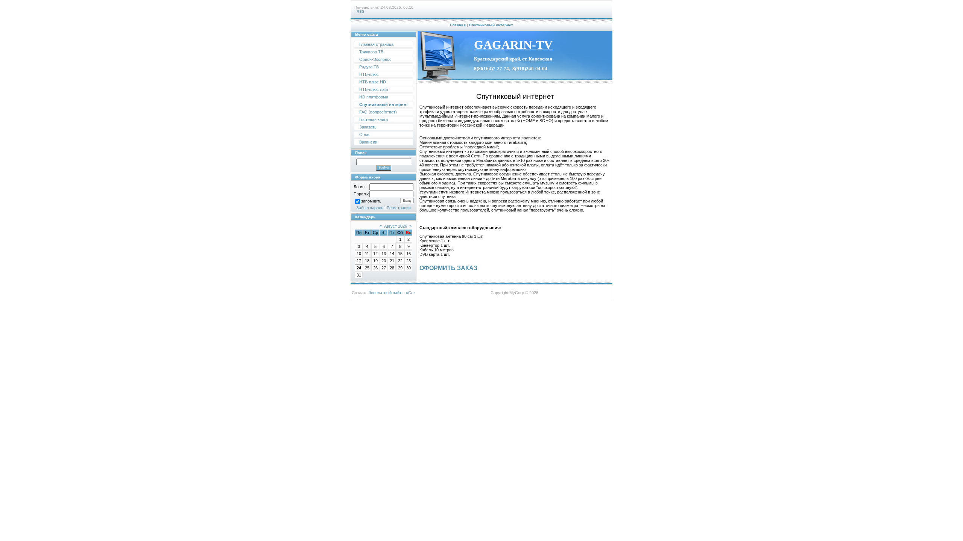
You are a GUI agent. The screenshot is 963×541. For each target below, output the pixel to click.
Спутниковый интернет (491, 25)
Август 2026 (395, 226)
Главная (458, 25)
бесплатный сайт (385, 292)
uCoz (411, 292)
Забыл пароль (369, 208)
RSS (361, 11)
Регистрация (399, 208)
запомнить (371, 201)
